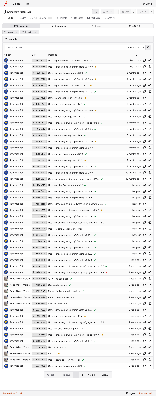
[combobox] (135, 47)
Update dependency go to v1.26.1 (65, 116)
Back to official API (57, 303)
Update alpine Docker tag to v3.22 (65, 185)
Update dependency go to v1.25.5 (65, 160)
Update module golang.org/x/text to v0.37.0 (70, 91)
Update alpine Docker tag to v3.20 (65, 328)
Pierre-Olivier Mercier (19, 278)
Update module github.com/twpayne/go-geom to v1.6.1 (76, 204)
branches (60, 26)
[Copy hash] (144, 60)
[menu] (131, 393)
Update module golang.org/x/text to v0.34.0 (70, 141)
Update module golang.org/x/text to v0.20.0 (70, 241)
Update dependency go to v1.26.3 (65, 98)
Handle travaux (55, 347)
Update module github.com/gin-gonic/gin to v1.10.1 (73, 210)
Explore (16, 3)
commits (23, 26)
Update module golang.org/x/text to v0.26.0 (70, 197)
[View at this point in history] (149, 60)
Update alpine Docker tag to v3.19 (65, 366)
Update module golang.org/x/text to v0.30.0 (70, 172)
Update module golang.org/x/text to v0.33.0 (70, 147)
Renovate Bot (16, 60)
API (151, 393)
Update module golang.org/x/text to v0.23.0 (70, 216)
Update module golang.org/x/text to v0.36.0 (70, 110)
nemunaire (13, 11)
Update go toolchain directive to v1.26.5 (68, 60)
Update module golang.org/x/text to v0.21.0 (70, 235)
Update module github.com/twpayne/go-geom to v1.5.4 (76, 322)
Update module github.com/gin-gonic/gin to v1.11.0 (73, 179)
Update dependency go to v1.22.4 (65, 316)
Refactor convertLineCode (61, 297)
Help (27, 3)
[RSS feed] (95, 11)
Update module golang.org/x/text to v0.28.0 (70, 191)
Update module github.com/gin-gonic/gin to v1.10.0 (74, 334)
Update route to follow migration (64, 359)
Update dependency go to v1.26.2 (65, 104)
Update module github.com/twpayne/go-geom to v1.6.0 (76, 222)
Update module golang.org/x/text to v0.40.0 (70, 66)
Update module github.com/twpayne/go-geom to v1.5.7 (76, 266)
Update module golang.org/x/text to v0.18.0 (70, 253)
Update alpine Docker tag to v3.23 (65, 154)
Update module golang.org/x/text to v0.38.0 (70, 79)
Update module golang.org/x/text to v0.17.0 (70, 260)
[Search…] (148, 47)
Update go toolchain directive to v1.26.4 (68, 85)
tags (98, 26)
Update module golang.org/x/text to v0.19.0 (70, 247)
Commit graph (31, 32)
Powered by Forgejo (13, 393)
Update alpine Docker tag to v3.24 (65, 73)
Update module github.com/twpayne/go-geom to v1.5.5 (76, 272)
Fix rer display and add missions (64, 291)
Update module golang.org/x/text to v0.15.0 (70, 341)
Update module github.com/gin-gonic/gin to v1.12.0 (73, 123)
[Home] (6, 3)
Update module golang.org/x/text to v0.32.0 (70, 166)
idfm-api (26, 11)
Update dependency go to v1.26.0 (65, 135)
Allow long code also (58, 278)
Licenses (142, 393)
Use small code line (57, 285)
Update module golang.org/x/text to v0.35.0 (70, 129)
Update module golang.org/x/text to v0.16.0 (70, 310)
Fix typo (52, 353)
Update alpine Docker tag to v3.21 (65, 229)
